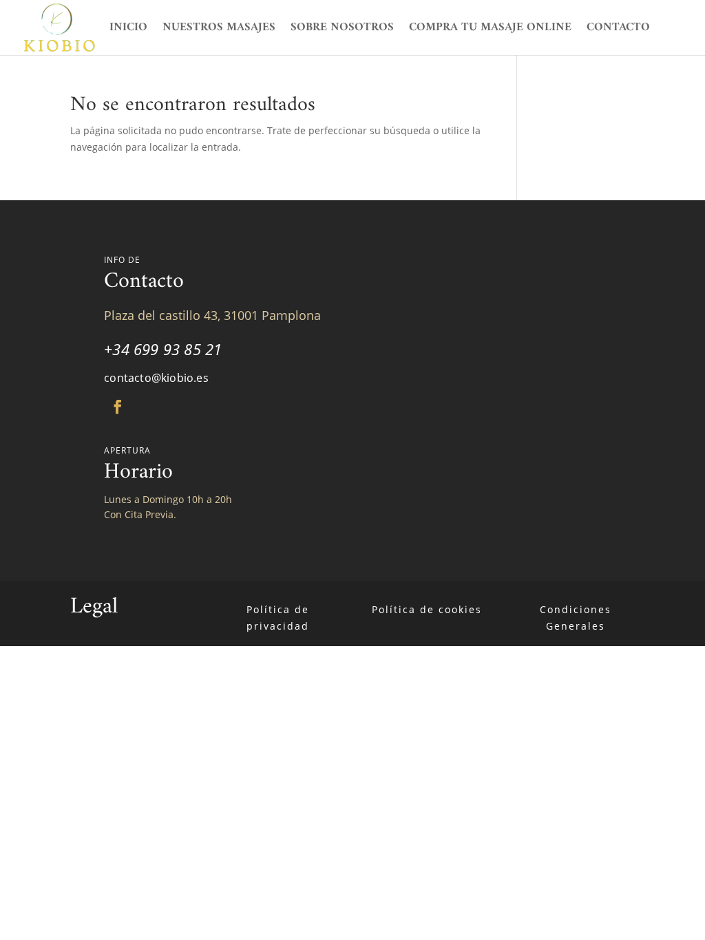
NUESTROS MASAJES (218, 30)
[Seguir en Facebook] (117, 406)
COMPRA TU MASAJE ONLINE (490, 30)
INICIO (128, 30)
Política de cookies (427, 609)
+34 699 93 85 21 (163, 349)
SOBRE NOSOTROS (342, 30)
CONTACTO (618, 30)
